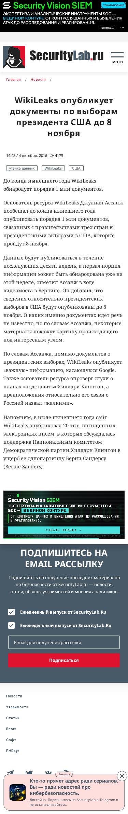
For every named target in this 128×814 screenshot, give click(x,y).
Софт (11, 740)
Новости (14, 696)
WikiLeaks (53, 168)
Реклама (64, 774)
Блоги (11, 729)
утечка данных (21, 168)
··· (122, 27)
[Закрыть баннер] (122, 776)
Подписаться (64, 660)
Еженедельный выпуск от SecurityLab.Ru (65, 625)
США (76, 168)
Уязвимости (17, 707)
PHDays (12, 751)
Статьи (12, 718)
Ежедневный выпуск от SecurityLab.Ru (63, 612)
